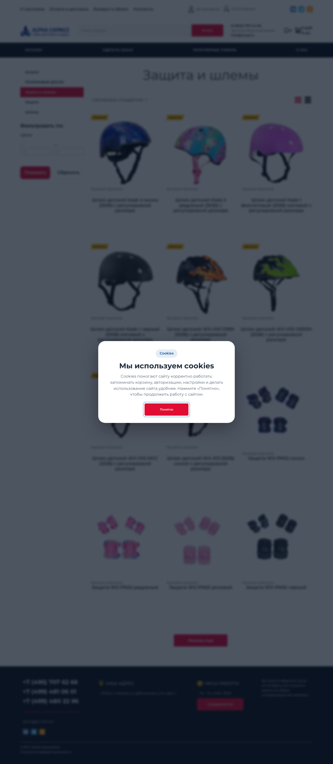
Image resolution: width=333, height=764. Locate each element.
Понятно (166, 409)
